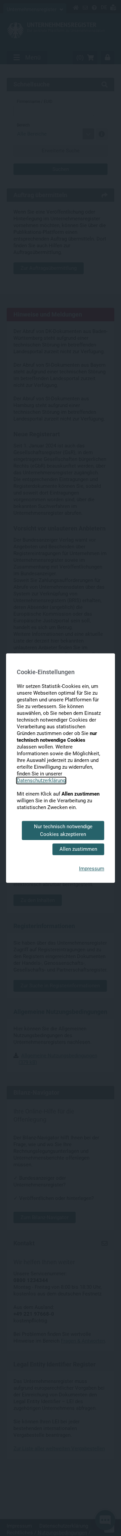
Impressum (91, 869)
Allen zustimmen (78, 849)
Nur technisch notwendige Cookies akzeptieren (63, 830)
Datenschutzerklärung (41, 780)
